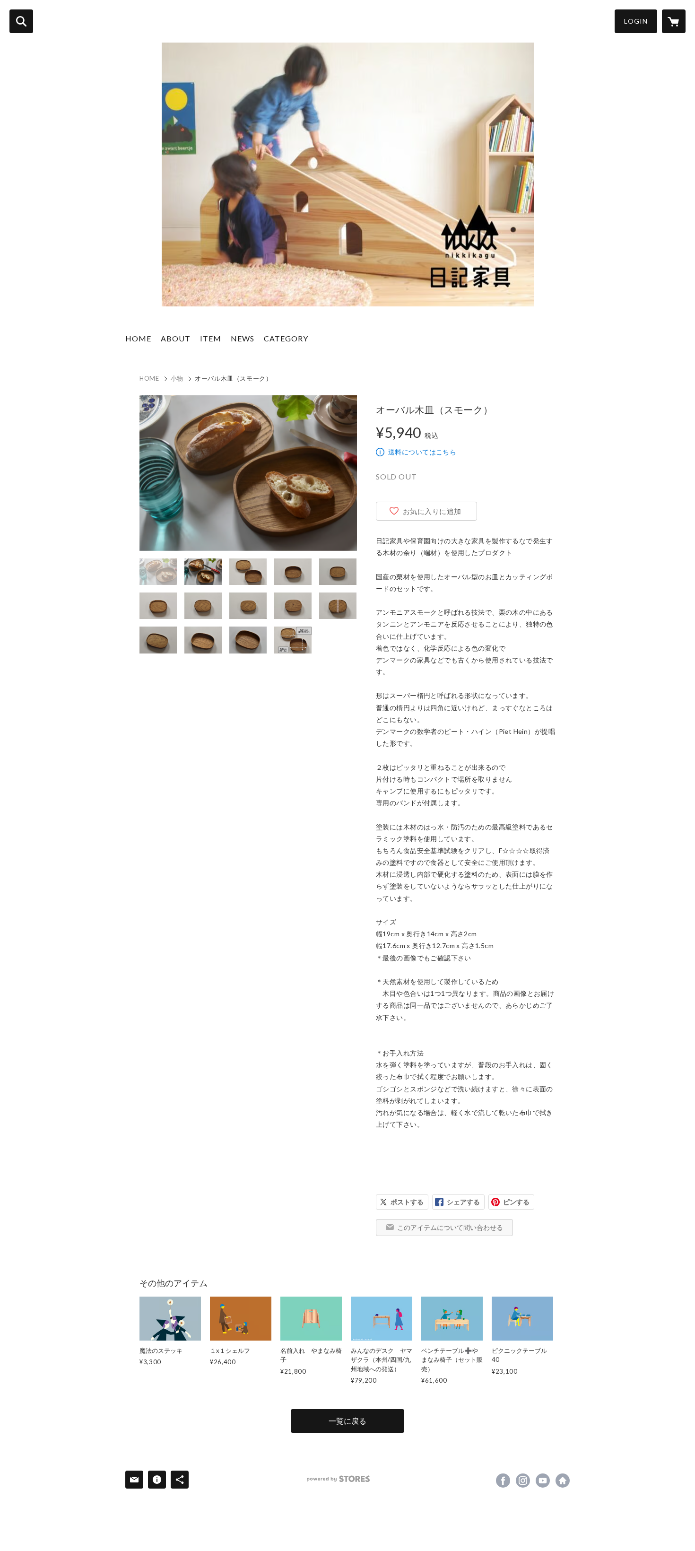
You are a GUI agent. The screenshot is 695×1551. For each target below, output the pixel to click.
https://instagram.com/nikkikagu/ (523, 1480)
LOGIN (636, 21)
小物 (177, 378)
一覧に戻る (347, 1420)
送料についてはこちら (422, 452)
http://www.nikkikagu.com (563, 1480)
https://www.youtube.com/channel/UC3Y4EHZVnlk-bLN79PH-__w (543, 1480)
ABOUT (176, 338)
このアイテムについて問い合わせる (450, 1227)
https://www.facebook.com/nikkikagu (503, 1480)
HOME (138, 338)
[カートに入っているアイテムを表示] (674, 21)
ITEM (210, 338)
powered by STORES (338, 1478)
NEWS (242, 338)
